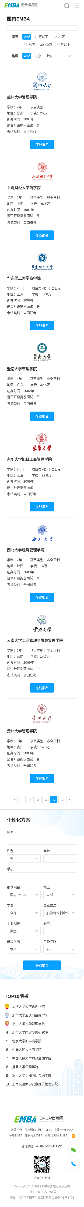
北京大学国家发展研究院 (27, 1033)
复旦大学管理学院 (22, 1067)
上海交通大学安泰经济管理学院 (32, 1084)
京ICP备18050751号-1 (44, 1192)
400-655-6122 (49, 1146)
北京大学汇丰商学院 (24, 1041)
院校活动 (30, 1130)
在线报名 (42, 144)
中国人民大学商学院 (24, 1050)
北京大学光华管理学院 (28, 1024)
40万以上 (63, 45)
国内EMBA (45, 1130)
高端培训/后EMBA (56, 1135)
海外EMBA (15, 1135)
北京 (38, 56)
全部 (27, 37)
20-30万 (29, 45)
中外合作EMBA (63, 1130)
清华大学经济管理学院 (28, 1006)
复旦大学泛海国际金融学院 (28, 1076)
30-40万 (46, 45)
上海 (49, 56)
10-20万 (59, 37)
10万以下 (41, 37)
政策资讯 (16, 1130)
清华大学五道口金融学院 (30, 1015)
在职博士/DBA (33, 1135)
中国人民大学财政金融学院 (28, 1058)
